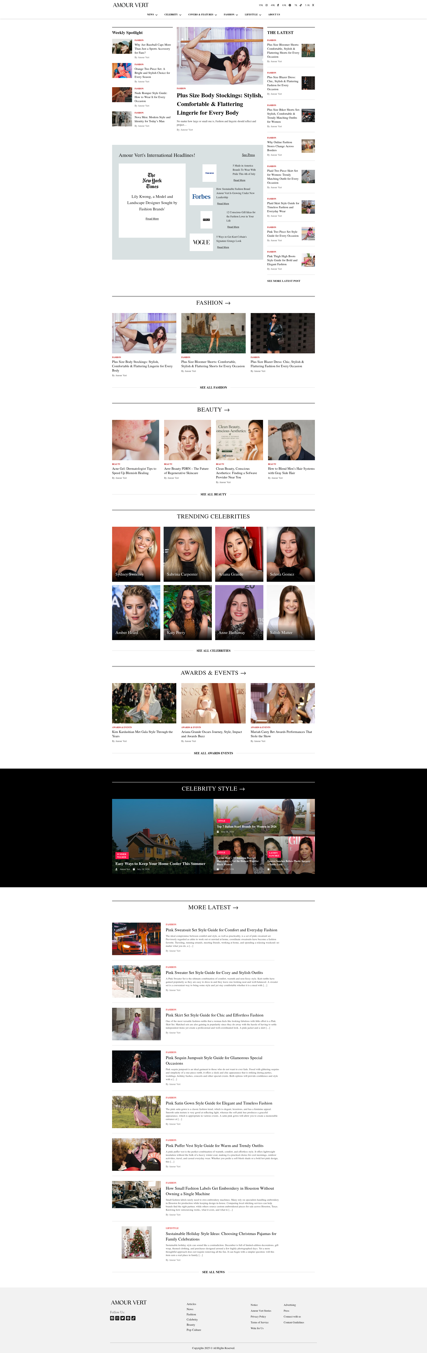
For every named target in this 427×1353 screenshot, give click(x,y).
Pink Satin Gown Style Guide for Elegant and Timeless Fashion (219, 1103)
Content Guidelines (294, 1322)
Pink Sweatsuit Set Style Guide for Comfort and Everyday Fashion (221, 929)
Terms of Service (260, 1322)
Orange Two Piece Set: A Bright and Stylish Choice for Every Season (152, 73)
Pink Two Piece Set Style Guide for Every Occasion (283, 234)
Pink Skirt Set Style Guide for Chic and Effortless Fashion (215, 1015)
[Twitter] (122, 1318)
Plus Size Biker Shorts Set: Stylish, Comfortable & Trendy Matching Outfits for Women (283, 116)
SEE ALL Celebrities (214, 650)
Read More (152, 218)
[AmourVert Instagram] (267, 5)
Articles (191, 1304)
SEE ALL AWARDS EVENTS (213, 753)
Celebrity (171, 14)
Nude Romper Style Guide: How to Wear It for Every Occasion (151, 97)
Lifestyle (251, 14)
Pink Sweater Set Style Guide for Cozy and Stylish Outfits (214, 972)
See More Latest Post (283, 281)
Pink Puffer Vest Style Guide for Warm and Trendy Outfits (215, 1145)
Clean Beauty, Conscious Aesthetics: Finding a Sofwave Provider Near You (236, 472)
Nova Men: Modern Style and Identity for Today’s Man (152, 119)
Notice (254, 1304)
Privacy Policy (258, 1316)
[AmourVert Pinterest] (290, 5)
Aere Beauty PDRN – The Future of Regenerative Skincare (186, 470)
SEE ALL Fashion (213, 387)
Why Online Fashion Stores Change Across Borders (280, 146)
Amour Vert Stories (261, 1310)
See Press (248, 154)
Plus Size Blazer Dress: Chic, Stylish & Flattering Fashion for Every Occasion (282, 83)
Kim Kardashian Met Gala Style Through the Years (142, 733)
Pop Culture (194, 1330)
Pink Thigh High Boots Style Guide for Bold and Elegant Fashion (282, 260)
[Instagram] (117, 1318)
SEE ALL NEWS (213, 1272)
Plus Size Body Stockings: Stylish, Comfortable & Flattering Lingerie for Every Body (220, 104)
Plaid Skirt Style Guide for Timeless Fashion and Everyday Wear (283, 207)
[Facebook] (112, 1318)
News (150, 14)
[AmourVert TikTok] (301, 5)
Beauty (191, 1324)
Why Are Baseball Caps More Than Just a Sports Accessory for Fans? (153, 49)
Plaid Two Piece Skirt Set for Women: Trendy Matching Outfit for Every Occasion (283, 177)
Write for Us (257, 1328)
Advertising (290, 1304)
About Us (274, 14)
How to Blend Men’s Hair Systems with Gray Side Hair (291, 470)
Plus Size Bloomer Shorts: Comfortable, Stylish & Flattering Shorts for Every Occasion (283, 51)
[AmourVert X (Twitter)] (313, 5)
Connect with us (292, 1316)
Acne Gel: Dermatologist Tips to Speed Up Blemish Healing (134, 470)
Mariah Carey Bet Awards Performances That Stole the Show (281, 733)
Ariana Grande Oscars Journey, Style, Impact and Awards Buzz (211, 733)
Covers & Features (200, 14)
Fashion (229, 14)
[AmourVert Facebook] (278, 5)
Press (286, 1310)
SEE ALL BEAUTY (214, 494)
